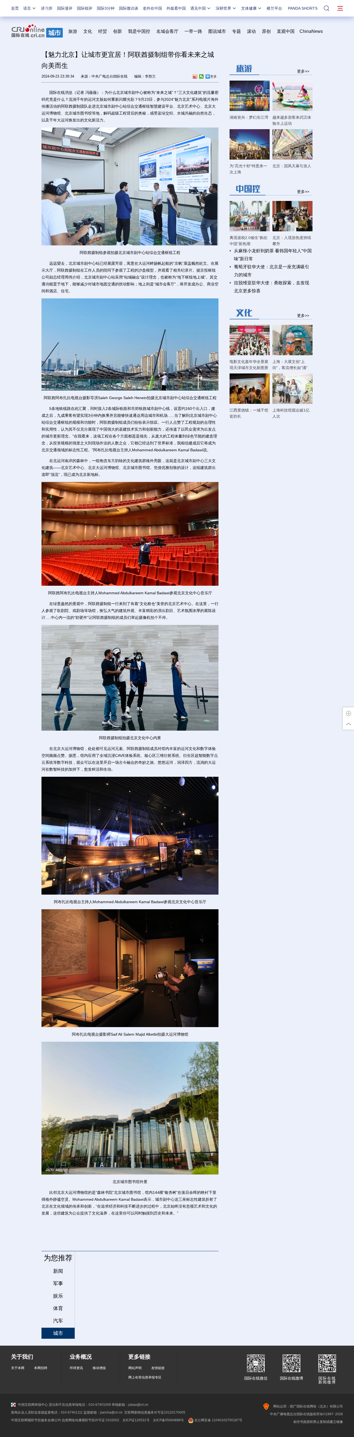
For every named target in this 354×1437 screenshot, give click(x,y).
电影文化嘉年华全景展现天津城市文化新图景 (249, 364)
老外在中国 (152, 8)
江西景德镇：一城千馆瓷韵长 (249, 413)
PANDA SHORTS (302, 8)
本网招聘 (40, 1368)
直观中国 (286, 31)
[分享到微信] (201, 76)
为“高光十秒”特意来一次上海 (248, 169)
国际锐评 (84, 8)
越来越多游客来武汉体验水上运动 (291, 120)
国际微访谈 (128, 8)
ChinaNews (311, 31)
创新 (117, 31)
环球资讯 (76, 1368)
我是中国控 (139, 31)
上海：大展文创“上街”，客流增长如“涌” (290, 364)
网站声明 (135, 1368)
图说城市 (217, 31)
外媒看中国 (176, 8)
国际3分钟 (105, 8)
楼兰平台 (274, 8)
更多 (213, 76)
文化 (87, 31)
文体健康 (249, 8)
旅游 (72, 31)
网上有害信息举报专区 (145, 1377)
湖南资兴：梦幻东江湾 (249, 117)
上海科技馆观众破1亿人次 (290, 413)
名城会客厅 (167, 31)
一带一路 (193, 31)
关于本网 (17, 1368)
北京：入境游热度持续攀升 (291, 240)
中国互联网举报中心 (33, 1405)
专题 (236, 31)
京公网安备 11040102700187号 (218, 1420)
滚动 (251, 31)
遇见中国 (198, 8)
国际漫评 (64, 8)
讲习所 (47, 8)
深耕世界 (223, 8)
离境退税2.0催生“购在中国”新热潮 (248, 240)
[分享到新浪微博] (195, 76)
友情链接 (158, 1368)
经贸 (104, 31)
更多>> (303, 71)
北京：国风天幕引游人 (291, 166)
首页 (15, 8)
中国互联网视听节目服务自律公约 (36, 1420)
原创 (266, 31)
